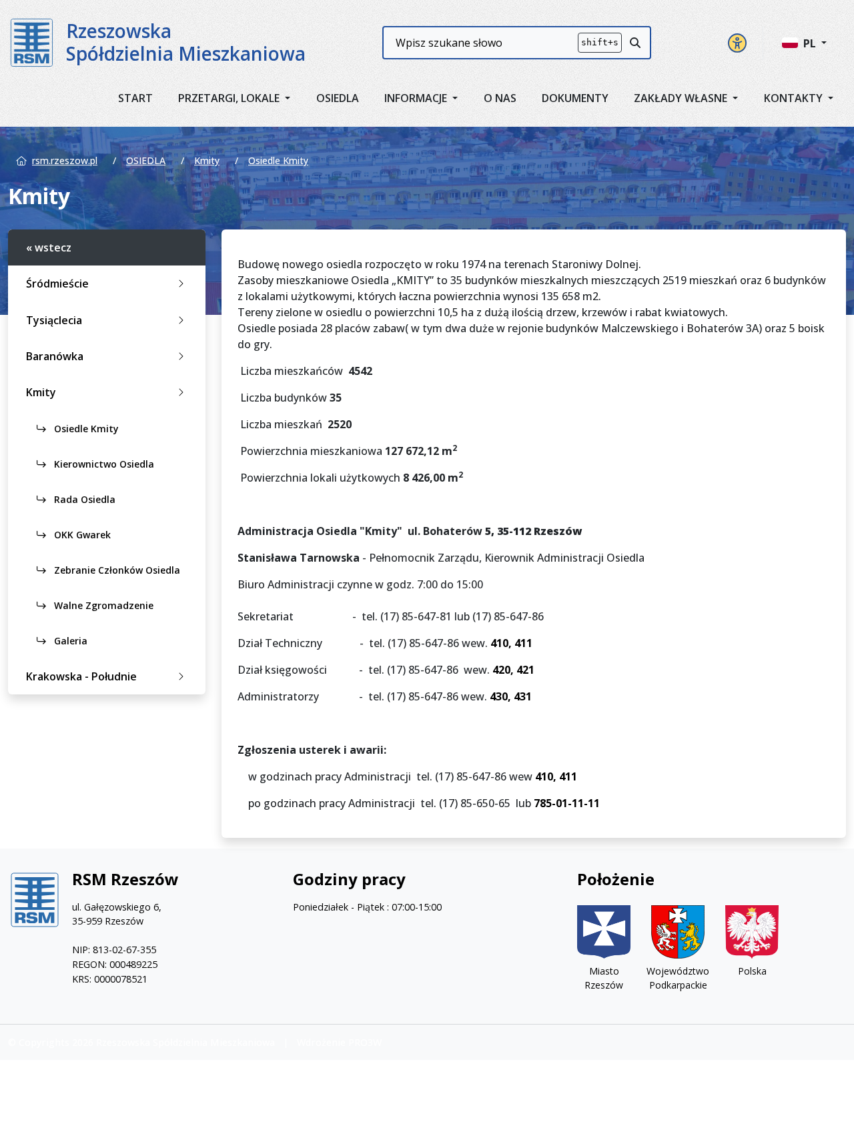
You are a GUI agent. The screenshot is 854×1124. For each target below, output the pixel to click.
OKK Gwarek (81, 534)
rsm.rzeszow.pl (64, 160)
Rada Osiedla (83, 499)
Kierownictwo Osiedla (102, 464)
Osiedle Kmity (278, 160)
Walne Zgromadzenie (102, 605)
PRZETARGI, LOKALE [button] (230, 98)
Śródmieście (57, 283)
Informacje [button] (417, 98)
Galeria (69, 640)
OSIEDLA (337, 98)
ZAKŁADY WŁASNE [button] (682, 98)
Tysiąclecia (54, 320)
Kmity (207, 160)
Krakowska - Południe (81, 676)
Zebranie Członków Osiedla (115, 570)
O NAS (500, 98)
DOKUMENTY (575, 98)
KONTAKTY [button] (794, 98)
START (135, 98)
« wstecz (48, 247)
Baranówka (54, 356)
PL (811, 43)
